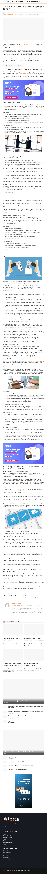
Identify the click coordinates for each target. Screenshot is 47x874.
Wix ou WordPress (6, 853)
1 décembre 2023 (11, 762)
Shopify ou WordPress (7, 842)
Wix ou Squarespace (7, 852)
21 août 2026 (6, 702)
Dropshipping (35, 14)
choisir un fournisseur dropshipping (13, 584)
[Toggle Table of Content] (20, 65)
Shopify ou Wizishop (7, 839)
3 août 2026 (10, 709)
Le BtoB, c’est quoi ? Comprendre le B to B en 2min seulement (18, 751)
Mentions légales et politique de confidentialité (22, 870)
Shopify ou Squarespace (7, 837)
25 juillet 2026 (11, 713)
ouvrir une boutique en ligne (26, 44)
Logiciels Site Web (28, 636)
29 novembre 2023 (18, 14)
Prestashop (19, 495)
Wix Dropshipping (6, 858)
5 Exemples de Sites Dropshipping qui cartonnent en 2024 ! (20, 761)
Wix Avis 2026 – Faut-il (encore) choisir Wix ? (17, 769)
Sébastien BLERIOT (10, 14)
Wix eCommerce (6, 857)
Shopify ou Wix (6, 844)
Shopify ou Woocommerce (8, 840)
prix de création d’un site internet (19, 489)
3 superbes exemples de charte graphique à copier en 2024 (21, 765)
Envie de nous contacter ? (7, 870)
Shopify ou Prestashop (7, 835)
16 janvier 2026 (11, 758)
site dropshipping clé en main (27, 73)
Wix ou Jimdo (5, 850)
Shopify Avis (5, 834)
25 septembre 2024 (7, 753)
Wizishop (30, 495)
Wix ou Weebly (6, 855)
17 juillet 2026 (11, 718)
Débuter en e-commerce (28, 14)
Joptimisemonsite (6, 872)
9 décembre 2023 (11, 766)
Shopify (24, 495)
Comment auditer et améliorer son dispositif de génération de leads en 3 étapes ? (25, 711)
